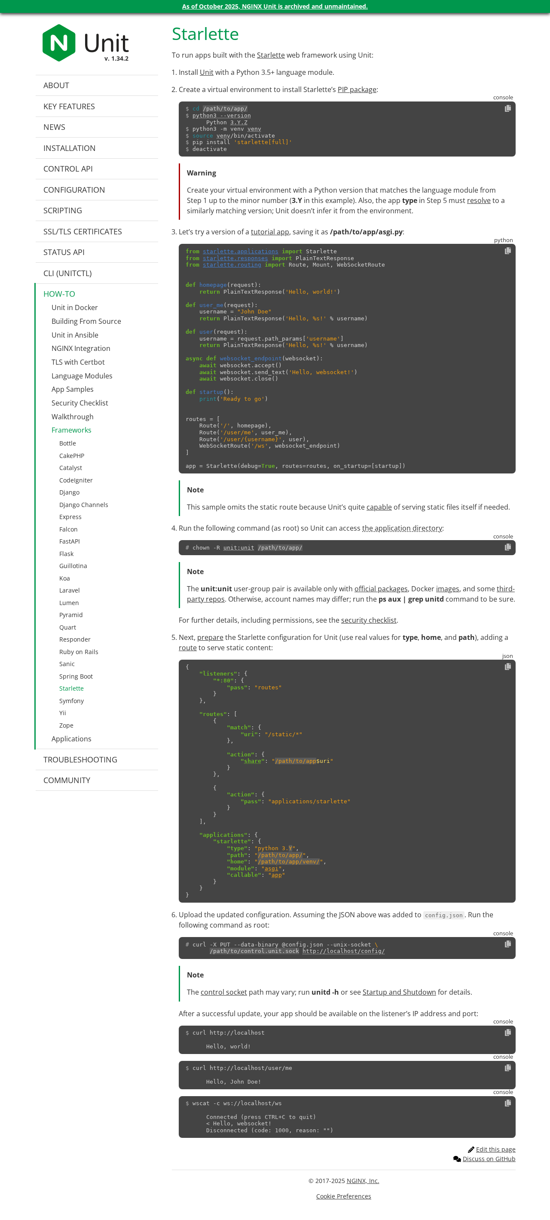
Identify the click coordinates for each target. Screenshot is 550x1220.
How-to (59, 294)
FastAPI (69, 541)
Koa (64, 578)
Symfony (71, 701)
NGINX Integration (81, 348)
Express (70, 517)
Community (66, 780)
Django (69, 492)
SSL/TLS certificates (82, 231)
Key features (69, 106)
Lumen (69, 603)
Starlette (71, 688)
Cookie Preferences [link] (343, 1196)
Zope (66, 725)
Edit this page (496, 1149)
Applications (72, 739)
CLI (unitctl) (67, 273)
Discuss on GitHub (489, 1159)
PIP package (357, 89)
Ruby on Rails (78, 652)
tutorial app (270, 232)
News (54, 127)
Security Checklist (80, 403)
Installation (69, 148)
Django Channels (83, 505)
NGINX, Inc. (363, 1181)
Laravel (69, 590)
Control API (68, 168)
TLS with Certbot (78, 362)
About (56, 85)
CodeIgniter (76, 480)
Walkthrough (73, 416)
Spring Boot (76, 676)
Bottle (67, 443)
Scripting (62, 210)
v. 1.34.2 (116, 58)
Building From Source (86, 321)
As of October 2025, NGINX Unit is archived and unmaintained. (275, 6)
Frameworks (72, 430)
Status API (64, 252)
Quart (67, 627)
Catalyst (70, 468)
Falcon (68, 529)
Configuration (74, 189)
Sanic (67, 664)
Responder (75, 639)
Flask (66, 554)
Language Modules (82, 376)
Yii (62, 713)
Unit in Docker (75, 307)
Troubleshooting (80, 759)
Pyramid (71, 615)
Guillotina (73, 566)
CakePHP (71, 456)
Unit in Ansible (75, 335)
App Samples (73, 389)
